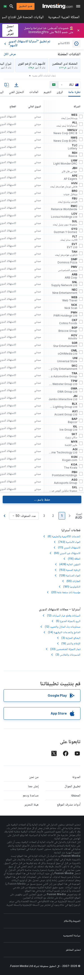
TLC (72, 147)
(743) (69, 542)
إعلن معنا (33, 786)
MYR (71, 443)
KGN (69, 458)
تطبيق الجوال (72, 786)
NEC (64, 291)
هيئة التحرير (31, 804)
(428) (69, 564)
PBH (64, 474)
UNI (67, 360)
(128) (69, 575)
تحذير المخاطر (73, 949)
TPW (63, 382)
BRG (70, 192)
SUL (65, 223)
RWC (64, 208)
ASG (65, 481)
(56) (67, 553)
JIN (63, 398)
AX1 (65, 413)
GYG (65, 230)
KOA (70, 466)
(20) (65, 592)
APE (70, 177)
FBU (67, 200)
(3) (70, 637)
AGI (63, 451)
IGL (68, 428)
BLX (63, 405)
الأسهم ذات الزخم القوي (31, 63)
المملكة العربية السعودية (64, 17)
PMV (67, 268)
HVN (63, 185)
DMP (67, 261)
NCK (71, 306)
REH (73, 154)
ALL (66, 124)
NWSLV (65, 132)
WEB (69, 299)
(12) (63, 615)
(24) (64, 632)
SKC (63, 367)
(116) (74, 558)
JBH (69, 170)
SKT (71, 436)
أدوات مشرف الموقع (68, 804)
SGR (65, 344)
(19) (70, 643)
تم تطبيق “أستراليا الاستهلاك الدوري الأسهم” (29, 44)
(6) (64, 536)
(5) (68, 621)
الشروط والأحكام (72, 920)
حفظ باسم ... (42, 499)
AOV (72, 337)
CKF (68, 322)
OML (67, 352)
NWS (65, 139)
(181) (71, 586)
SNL (64, 284)
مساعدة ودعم (31, 795)
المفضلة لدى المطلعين (65, 63)
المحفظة (75, 795)
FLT (68, 238)
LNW (65, 162)
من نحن (34, 777)
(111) (69, 547)
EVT (72, 246)
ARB (71, 276)
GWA (67, 390)
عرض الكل (10, 54)
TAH (66, 253)
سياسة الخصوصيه (71, 935)
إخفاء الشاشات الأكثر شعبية (44, 75)
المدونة (76, 777)
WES (69, 116)
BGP (67, 329)
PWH (65, 314)
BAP (72, 420)
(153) (69, 569)
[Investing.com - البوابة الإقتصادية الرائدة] (58, 6)
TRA (63, 375)
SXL (63, 489)
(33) (65, 649)
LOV (64, 215)
